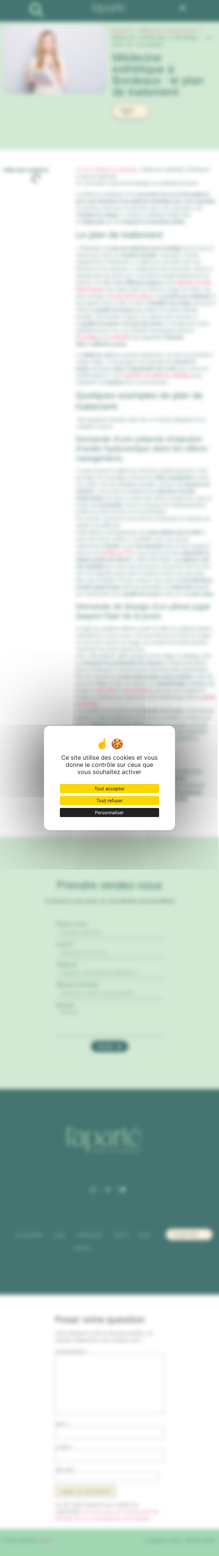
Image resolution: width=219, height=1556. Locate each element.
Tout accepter (109, 788)
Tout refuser (109, 800)
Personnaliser (109, 812)
